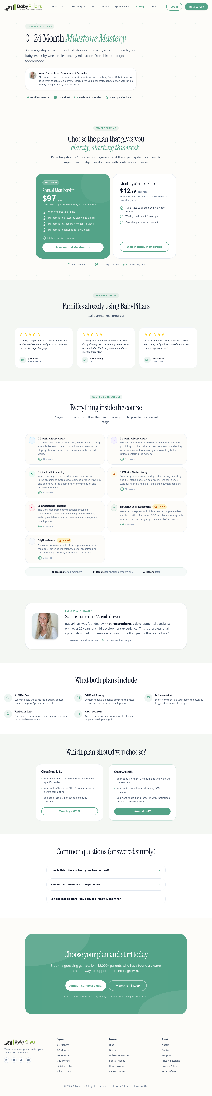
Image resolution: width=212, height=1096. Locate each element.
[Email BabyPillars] (28, 1060)
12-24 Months (64, 1066)
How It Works (59, 6)
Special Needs (123, 6)
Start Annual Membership (73, 247)
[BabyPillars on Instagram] (6, 1060)
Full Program (79, 6)
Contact (166, 1050)
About (152, 6)
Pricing (140, 6)
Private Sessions (171, 1060)
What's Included (101, 6)
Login (174, 6)
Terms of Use (169, 1071)
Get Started (196, 6)
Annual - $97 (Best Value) (85, 985)
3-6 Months (63, 1050)
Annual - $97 (142, 811)
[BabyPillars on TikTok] (21, 1060)
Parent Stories (117, 1071)
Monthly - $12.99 (69, 811)
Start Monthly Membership (144, 247)
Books (112, 1050)
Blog (111, 1044)
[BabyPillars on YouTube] (14, 1060)
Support (166, 1055)
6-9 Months (63, 1055)
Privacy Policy (169, 1066)
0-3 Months (63, 1044)
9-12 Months (64, 1060)
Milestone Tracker (119, 1055)
